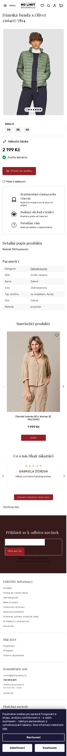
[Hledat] (48, 5)
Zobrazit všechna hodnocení (33, 497)
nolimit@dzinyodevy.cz (14, 675)
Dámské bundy (39, 268)
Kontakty (7, 588)
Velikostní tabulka (18, 141)
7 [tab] (40, 109)
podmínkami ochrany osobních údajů (33, 561)
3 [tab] (31, 109)
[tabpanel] (33, 72)
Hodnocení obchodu (13, 607)
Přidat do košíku (21, 170)
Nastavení (33, 737)
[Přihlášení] (55, 6)
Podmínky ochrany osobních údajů (21, 616)
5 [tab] (35, 109)
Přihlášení (8, 650)
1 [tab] (26, 109)
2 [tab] (29, 109)
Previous (4, 386)
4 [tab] (33, 109)
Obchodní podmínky (13, 612)
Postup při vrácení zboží (15, 593)
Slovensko (8, 626)
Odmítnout (17, 747)
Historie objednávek (13, 655)
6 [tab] (38, 109)
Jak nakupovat (10, 597)
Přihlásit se (15, 551)
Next (64, 386)
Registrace (8, 646)
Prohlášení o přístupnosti (16, 621)
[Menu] (9, 6)
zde (4, 728)
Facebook (8, 693)
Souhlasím (50, 747)
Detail (33, 437)
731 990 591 (9, 680)
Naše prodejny (10, 602)
